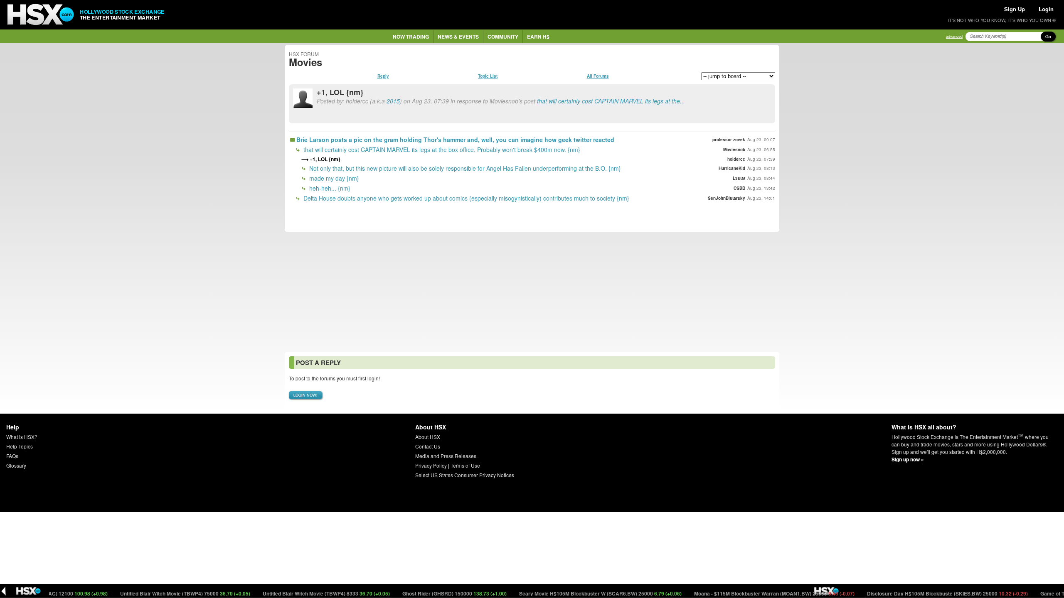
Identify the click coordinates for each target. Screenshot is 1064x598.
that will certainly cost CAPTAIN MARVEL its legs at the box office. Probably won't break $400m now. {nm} (441, 149)
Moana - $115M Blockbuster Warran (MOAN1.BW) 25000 (760, 593)
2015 (393, 101)
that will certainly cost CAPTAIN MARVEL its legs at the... (611, 101)
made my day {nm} (333, 178)
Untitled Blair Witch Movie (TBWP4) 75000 (170, 593)
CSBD (739, 188)
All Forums (598, 76)
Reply (383, 76)
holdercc (736, 159)
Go (1048, 36)
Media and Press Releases (445, 455)
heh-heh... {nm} (329, 188)
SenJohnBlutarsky (726, 198)
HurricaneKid (732, 168)
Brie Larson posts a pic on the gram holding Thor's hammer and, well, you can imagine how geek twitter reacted (455, 139)
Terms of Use (465, 465)
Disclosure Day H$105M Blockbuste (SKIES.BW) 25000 (933, 593)
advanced (954, 36)
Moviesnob (734, 149)
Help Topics (19, 446)
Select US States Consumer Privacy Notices (464, 474)
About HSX (427, 436)
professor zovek (728, 139)
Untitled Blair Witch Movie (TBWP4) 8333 (312, 593)
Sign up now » (908, 459)
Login (1046, 9)
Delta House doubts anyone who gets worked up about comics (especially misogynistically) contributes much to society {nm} (465, 198)
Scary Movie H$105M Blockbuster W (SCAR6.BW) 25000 (586, 593)
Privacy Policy (431, 465)
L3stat (739, 178)
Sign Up (1014, 9)
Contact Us (427, 446)
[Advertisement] (532, 292)
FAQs (12, 455)
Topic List (488, 76)
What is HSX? (21, 436)
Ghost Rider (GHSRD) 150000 (440, 593)
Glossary (16, 465)
